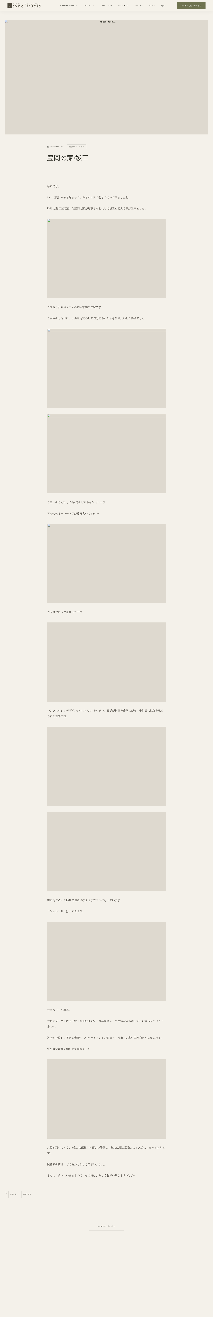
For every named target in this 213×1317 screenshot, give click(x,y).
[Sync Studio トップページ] (24, 5)
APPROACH (106, 6)
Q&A (163, 6)
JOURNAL (123, 6)
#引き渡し (14, 1194)
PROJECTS (88, 6)
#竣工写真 (27, 1194)
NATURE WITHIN (68, 6)
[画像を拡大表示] (106, 258)
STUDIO (139, 6)
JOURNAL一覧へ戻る (106, 1226)
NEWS (152, 6)
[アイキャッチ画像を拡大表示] (106, 77)
